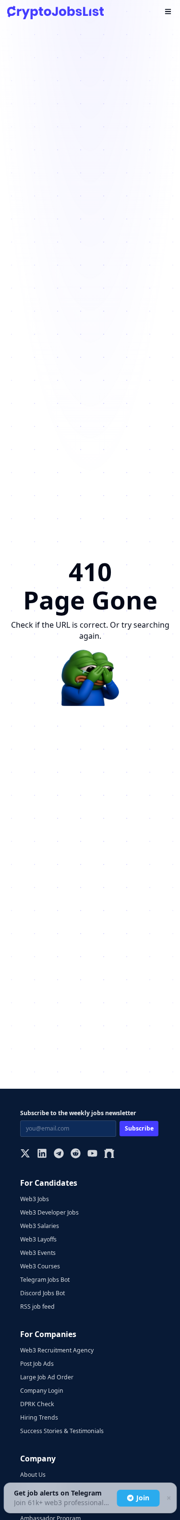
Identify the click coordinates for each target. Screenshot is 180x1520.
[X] (25, 1154)
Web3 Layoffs (38, 1239)
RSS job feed (37, 1306)
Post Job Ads (37, 1364)
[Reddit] (76, 1154)
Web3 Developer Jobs (49, 1212)
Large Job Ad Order (46, 1377)
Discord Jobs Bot (42, 1293)
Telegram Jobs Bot (45, 1280)
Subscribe (139, 1128)
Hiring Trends (39, 1417)
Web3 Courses (40, 1266)
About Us (33, 1475)
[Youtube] (92, 1154)
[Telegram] (59, 1154)
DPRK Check (37, 1404)
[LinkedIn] (42, 1154)
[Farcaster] (109, 1154)
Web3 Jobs (34, 1199)
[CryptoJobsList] (55, 12)
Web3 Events (38, 1253)
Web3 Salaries (39, 1226)
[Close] (168, 1498)
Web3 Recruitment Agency (57, 1350)
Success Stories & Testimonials (62, 1431)
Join (142, 1497)
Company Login (41, 1390)
